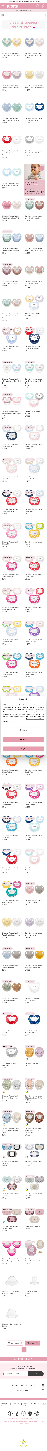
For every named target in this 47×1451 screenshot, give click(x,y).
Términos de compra (35, 1404)
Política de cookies (16, 1404)
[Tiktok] (17, 1413)
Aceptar (23, 749)
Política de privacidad (4, 1404)
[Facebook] (10, 1413)
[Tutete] (13, 6)
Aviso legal (25, 1404)
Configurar (23, 730)
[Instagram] (36, 1413)
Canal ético (44, 1404)
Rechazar (23, 739)
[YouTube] (30, 1413)
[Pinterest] (23, 1413)
